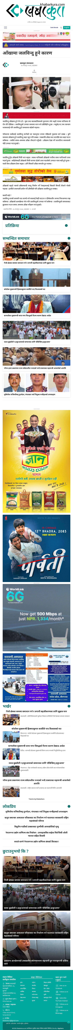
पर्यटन (33, 982)
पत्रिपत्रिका (47, 991)
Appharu (61, 1028)
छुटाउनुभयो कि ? (15, 851)
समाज (45, 1000)
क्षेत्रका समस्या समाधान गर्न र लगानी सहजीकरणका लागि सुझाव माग (29, 263)
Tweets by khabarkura (36, 799)
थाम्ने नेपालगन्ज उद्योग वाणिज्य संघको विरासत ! (36, 841)
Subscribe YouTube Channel (61, 999)
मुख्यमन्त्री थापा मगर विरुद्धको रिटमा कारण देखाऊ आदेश (27, 315)
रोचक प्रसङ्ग (35, 997)
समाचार (22, 985)
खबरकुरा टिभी (48, 997)
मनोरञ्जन (34, 994)
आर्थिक (22, 991)
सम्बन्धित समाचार (16, 238)
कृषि (45, 994)
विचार (33, 988)
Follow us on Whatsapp (61, 1011)
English (66, 27)
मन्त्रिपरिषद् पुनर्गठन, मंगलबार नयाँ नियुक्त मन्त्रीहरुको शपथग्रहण (29, 394)
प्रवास (21, 1000)
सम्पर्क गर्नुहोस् (20, 1023)
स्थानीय (34, 985)
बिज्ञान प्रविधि (47, 982)
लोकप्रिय (9, 806)
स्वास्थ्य (34, 991)
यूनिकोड (26, 1023)
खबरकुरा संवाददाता (26, 63)
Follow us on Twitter (61, 993)
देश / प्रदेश (46, 988)
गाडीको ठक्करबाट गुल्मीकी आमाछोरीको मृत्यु (36, 826)
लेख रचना (23, 997)
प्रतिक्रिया (12, 225)
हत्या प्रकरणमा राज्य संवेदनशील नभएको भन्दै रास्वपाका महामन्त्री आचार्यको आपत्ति (35, 368)
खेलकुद (46, 985)
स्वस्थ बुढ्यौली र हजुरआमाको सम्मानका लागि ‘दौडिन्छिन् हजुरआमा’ (32, 907)
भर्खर (7, 706)
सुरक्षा (33, 1000)
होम (21, 982)
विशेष (22, 994)
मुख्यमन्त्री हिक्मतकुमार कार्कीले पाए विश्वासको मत (24, 289)
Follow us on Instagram (61, 1005)
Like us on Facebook (60, 987)
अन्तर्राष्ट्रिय (23, 988)
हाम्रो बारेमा (13, 1023)
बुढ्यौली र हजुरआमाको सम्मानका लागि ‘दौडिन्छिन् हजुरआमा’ (27, 342)
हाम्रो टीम (8, 1023)
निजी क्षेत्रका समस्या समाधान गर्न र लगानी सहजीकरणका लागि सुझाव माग (34, 879)
